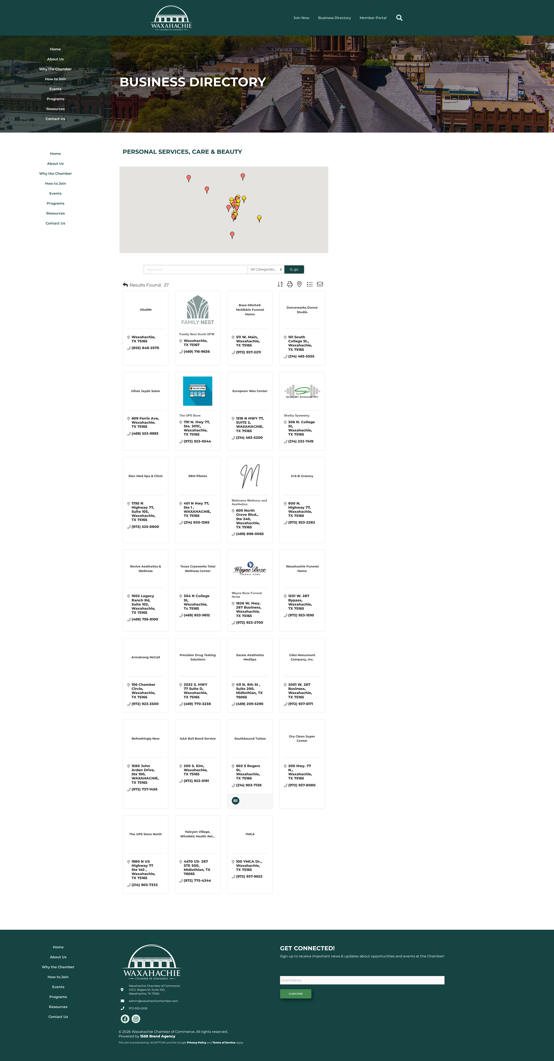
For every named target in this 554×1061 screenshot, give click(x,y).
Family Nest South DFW (196, 334)
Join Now (301, 18)
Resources (55, 109)
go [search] (296, 269)
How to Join (55, 79)
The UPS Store (190, 415)
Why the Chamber (55, 69)
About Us (55, 59)
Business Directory (334, 18)
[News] (235, 803)
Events (55, 89)
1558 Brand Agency (157, 1036)
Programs (55, 99)
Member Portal (373, 18)
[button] (399, 18)
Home (55, 49)
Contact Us (55, 119)
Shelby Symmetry (296, 415)
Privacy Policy (196, 1042)
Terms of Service (224, 1042)
